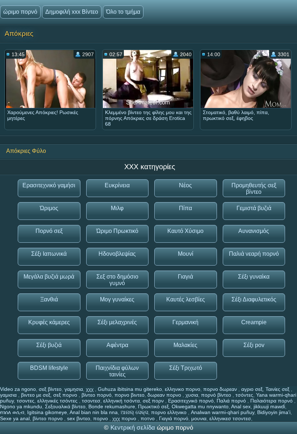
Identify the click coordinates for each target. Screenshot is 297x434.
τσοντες (25, 401)
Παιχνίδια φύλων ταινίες (117, 371)
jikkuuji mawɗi (269, 406)
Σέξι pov (253, 345)
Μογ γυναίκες (117, 299)
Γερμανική (185, 322)
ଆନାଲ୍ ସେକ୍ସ (134, 412)
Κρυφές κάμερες (49, 322)
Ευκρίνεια (117, 185)
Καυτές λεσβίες (185, 299)
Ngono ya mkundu (21, 406)
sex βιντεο (78, 418)
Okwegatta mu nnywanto (200, 406)
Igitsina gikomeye (47, 412)
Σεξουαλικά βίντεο (65, 406)
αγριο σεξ (252, 389)
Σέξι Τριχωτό (185, 368)
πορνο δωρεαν (220, 389)
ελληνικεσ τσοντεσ (230, 418)
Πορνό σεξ (49, 231)
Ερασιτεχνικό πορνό (191, 401)
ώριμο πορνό (20, 12)
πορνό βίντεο (217, 395)
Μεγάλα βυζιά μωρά (49, 277)
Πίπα (185, 208)
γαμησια (73, 389)
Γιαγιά (185, 277)
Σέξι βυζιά (49, 345)
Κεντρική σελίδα (133, 427)
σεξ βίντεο (50, 389)
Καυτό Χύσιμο (185, 231)
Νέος (185, 185)
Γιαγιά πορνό (173, 418)
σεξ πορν (154, 401)
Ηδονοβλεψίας (117, 254)
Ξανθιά (49, 299)
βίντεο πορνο (48, 418)
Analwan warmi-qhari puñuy (222, 412)
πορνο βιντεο (129, 395)
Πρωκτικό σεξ (153, 406)
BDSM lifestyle (49, 368)
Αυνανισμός (253, 231)
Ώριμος (49, 208)
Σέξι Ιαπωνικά (49, 254)
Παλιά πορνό (232, 401)
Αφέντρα (117, 345)
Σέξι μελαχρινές (117, 322)
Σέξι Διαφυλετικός (253, 299)
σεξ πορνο (66, 395)
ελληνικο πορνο (182, 389)
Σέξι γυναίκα (253, 277)
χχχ (90, 389)
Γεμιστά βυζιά (254, 208)
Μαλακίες (185, 345)
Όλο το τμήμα (123, 12)
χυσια (191, 395)
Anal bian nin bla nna (94, 412)
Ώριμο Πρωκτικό (117, 231)
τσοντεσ (91, 401)
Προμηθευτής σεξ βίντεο (253, 188)
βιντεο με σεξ (35, 395)
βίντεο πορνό (96, 395)
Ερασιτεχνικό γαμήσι (48, 185)
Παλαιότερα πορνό (272, 401)
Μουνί (185, 254)
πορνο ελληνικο (169, 412)
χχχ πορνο (125, 418)
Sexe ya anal (15, 418)
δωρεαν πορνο (165, 395)
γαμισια (9, 395)
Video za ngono (18, 389)
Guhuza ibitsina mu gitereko (130, 389)
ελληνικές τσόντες (58, 401)
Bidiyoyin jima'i (273, 412)
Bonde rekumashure (111, 406)
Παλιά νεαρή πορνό (254, 254)
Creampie (254, 322)
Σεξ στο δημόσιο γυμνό (117, 280)
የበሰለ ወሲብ (12, 412)
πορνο (101, 418)
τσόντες (244, 395)
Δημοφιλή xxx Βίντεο (71, 12)
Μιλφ (117, 208)
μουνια (198, 418)
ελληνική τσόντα (121, 401)
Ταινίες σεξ (278, 389)
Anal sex (241, 406)
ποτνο (148, 418)
